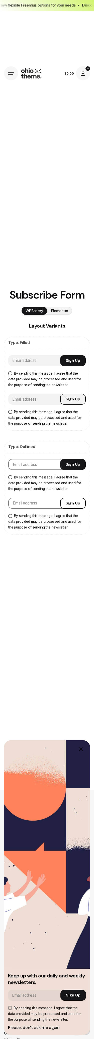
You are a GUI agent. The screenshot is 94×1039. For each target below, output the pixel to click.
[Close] (81, 749)
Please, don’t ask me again (34, 1027)
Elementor (59, 310)
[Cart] (83, 73)
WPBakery (34, 310)
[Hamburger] (11, 73)
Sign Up (73, 360)
